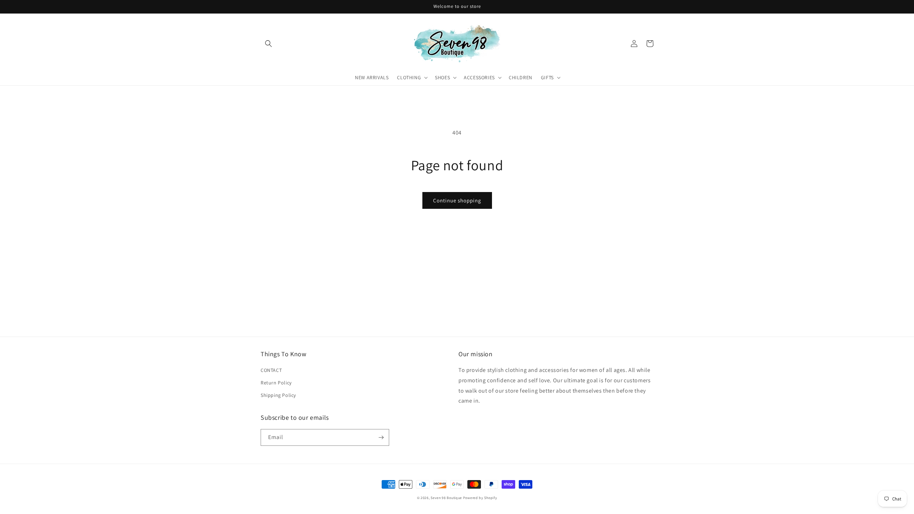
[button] (268, 43)
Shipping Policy (278, 395)
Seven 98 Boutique (447, 497)
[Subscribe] (381, 437)
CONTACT (271, 370)
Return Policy (276, 382)
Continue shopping (457, 200)
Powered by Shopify (480, 497)
